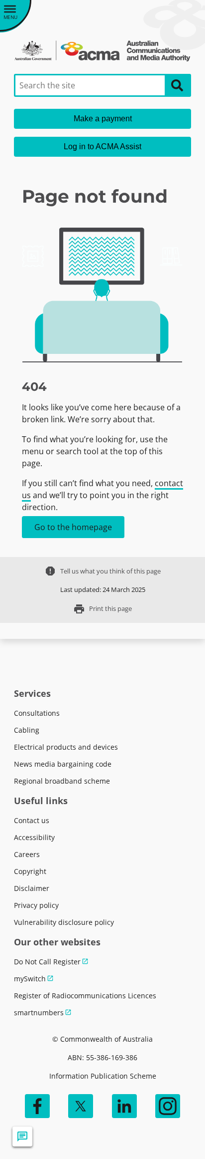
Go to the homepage (73, 527)
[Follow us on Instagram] (167, 1106)
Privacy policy (36, 905)
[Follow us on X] (80, 1106)
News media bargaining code (62, 764)
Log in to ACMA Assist (102, 146)
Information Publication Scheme (102, 1076)
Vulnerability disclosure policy (64, 922)
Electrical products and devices (66, 747)
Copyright (30, 871)
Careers (27, 854)
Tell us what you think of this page (102, 571)
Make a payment (103, 118)
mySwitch (30, 978)
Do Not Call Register (47, 961)
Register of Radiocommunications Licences (85, 995)
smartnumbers (39, 1012)
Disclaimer (31, 888)
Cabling (26, 730)
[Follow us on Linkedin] (124, 1106)
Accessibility (34, 837)
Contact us (31, 820)
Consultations (37, 713)
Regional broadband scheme (62, 781)
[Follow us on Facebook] (37, 1106)
